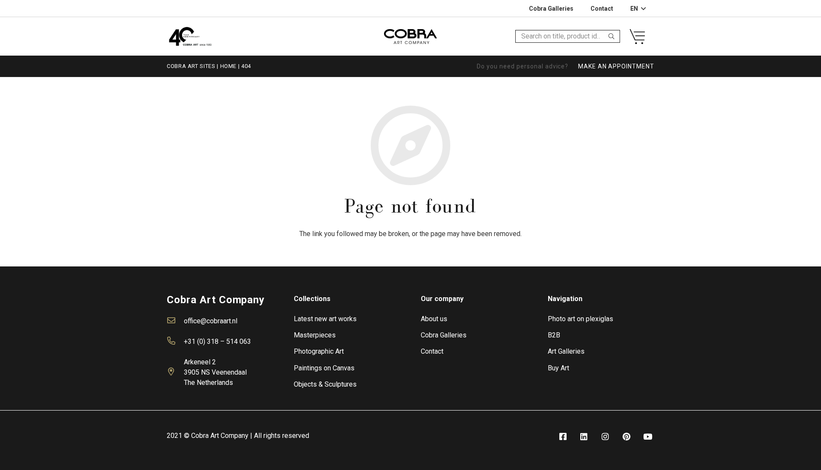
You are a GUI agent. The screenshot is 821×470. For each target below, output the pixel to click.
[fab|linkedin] (584, 437)
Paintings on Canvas (324, 368)
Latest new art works (325, 319)
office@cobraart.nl (210, 321)
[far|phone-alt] (175, 342)
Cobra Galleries (444, 335)
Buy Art (558, 368)
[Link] (190, 36)
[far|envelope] (175, 321)
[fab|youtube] (647, 437)
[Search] (611, 36)
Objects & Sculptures (325, 384)
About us (434, 319)
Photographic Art (319, 351)
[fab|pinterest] (626, 437)
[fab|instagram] (605, 437)
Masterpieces (315, 335)
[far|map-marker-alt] (175, 372)
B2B (554, 335)
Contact (432, 351)
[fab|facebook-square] (562, 437)
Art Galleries (566, 351)
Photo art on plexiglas (580, 319)
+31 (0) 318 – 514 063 (217, 341)
